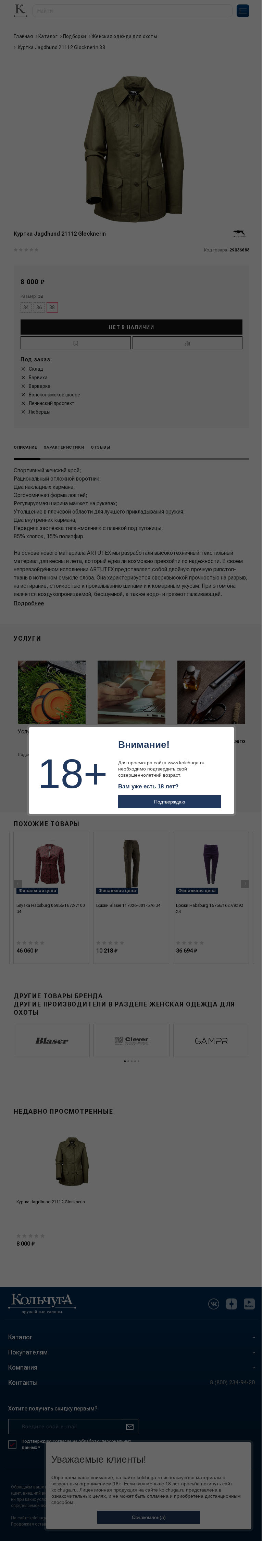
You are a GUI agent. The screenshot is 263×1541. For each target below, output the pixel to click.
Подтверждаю (169, 802)
